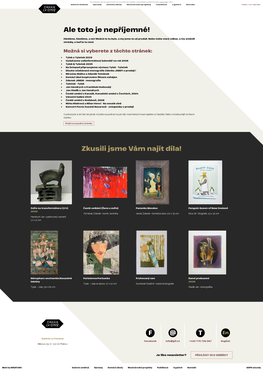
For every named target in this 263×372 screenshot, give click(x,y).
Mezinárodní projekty (139, 4)
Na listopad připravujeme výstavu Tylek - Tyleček (97, 67)
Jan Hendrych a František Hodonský (88, 87)
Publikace (161, 4)
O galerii (176, 4)
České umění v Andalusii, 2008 (85, 100)
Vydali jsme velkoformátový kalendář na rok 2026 (97, 60)
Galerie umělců (79, 4)
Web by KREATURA (12, 367)
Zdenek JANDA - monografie (83, 80)
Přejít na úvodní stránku (78, 123)
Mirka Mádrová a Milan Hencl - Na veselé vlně (93, 103)
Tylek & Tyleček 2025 (79, 63)
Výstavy (97, 4)
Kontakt (190, 4)
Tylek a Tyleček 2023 (79, 57)
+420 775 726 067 (251, 4)
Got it (171, 2)
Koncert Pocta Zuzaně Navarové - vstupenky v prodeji (100, 106)
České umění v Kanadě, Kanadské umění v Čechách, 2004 (102, 93)
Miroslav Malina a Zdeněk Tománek (87, 73)
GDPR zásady (253, 367)
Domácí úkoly (114, 4)
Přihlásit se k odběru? (211, 355)
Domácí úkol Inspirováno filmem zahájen (91, 77)
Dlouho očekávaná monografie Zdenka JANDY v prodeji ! (101, 70)
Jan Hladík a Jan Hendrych (82, 90)
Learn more (163, 2)
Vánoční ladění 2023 (79, 96)
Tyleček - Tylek (75, 83)
